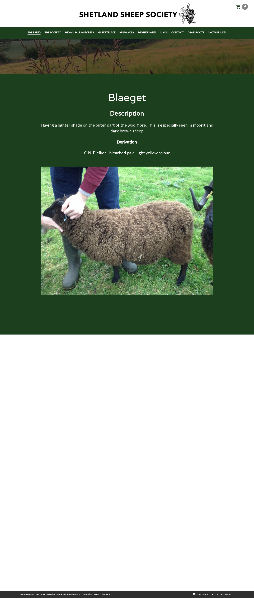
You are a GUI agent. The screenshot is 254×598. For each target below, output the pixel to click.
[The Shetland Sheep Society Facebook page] (245, 7)
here (108, 594)
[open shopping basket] (238, 7)
